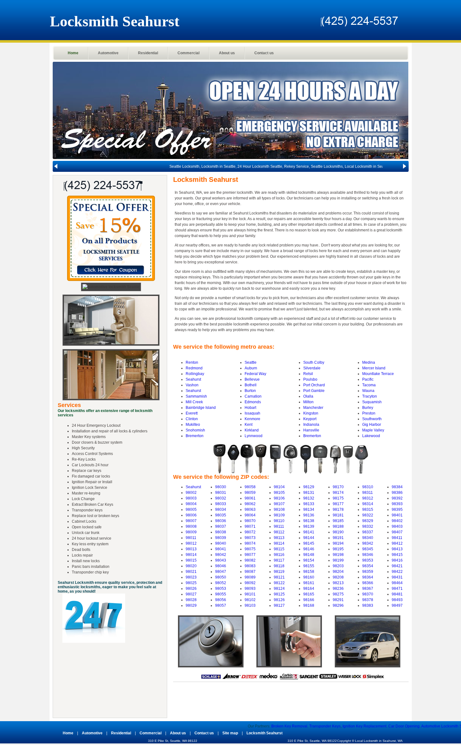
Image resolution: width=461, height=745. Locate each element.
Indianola (311, 424)
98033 (220, 504)
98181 (338, 515)
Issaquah (252, 413)
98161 (308, 583)
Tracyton (369, 396)
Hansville (311, 430)
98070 (250, 521)
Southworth (372, 419)
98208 (338, 577)
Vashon (192, 385)
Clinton (192, 419)
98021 (191, 571)
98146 (308, 549)
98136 (308, 515)
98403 (397, 526)
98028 (191, 600)
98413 (397, 549)
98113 (279, 538)
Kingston (310, 413)
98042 (220, 554)
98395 (397, 509)
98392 (397, 498)
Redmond (194, 368)
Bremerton (195, 436)
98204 (338, 571)
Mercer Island (373, 368)
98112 (279, 532)
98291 (338, 600)
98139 (308, 526)
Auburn (251, 368)
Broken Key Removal (258, 726)
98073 (250, 538)
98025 (191, 583)
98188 (338, 526)
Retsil (308, 374)
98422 (397, 571)
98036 (220, 521)
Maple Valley (373, 430)
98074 (250, 543)
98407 (397, 532)
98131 (308, 492)
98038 (220, 532)
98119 (279, 571)
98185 (338, 521)
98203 (338, 566)
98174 (338, 492)
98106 (279, 498)
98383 (367, 605)
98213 (338, 583)
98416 (397, 560)
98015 (191, 560)
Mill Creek (194, 402)
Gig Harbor (371, 424)
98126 (279, 600)
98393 (397, 504)
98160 (308, 577)
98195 (338, 549)
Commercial (188, 53)
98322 (367, 515)
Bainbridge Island (201, 407)
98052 (220, 583)
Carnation (253, 396)
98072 (250, 532)
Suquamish (372, 402)
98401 (397, 515)
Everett (192, 413)
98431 (397, 577)
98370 (367, 594)
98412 (397, 543)
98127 (279, 605)
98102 (250, 600)
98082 (250, 560)
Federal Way (255, 374)
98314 (367, 504)
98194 (338, 543)
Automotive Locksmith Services (416, 726)
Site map (230, 733)
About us (227, 53)
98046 (220, 566)
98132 (308, 498)
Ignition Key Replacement (333, 726)
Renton (192, 362)
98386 (397, 492)
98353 (367, 560)
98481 (397, 594)
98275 (338, 594)
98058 (250, 487)
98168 (308, 605)
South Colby (313, 362)
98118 (279, 566)
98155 (308, 566)
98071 (250, 526)
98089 (250, 577)
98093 (250, 588)
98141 (308, 532)
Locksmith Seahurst (264, 733)
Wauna (368, 390)
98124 (279, 588)
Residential (148, 53)
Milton (308, 402)
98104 (279, 487)
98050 (220, 577)
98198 (338, 554)
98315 (367, 509)
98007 (191, 521)
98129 (308, 487)
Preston (368, 413)
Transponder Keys (293, 726)
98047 (220, 571)
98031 (220, 492)
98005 (191, 509)
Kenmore (252, 419)
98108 (279, 509)
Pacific (368, 379)
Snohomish (195, 430)
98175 (338, 498)
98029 (191, 605)
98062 (250, 504)
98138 (308, 521)
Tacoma (369, 385)
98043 (220, 560)
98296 (338, 605)
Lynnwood (253, 436)
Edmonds (253, 402)
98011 (191, 538)
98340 (367, 538)
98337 (367, 532)
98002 (191, 492)
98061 (250, 498)
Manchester (313, 407)
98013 (191, 549)
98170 (338, 487)
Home (73, 53)
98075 (250, 549)
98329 (367, 521)
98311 (367, 492)
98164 (308, 588)
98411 (397, 538)
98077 (250, 554)
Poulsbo (310, 379)
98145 (308, 543)
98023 (191, 577)
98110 (279, 521)
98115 (279, 549)
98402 (397, 521)
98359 (367, 571)
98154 (308, 560)
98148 (308, 554)
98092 (250, 583)
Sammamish (196, 396)
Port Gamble (314, 390)
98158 (308, 571)
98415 (397, 554)
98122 (279, 583)
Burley (367, 407)
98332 (367, 526)
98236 (338, 588)
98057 (220, 605)
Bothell (251, 385)
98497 (397, 605)
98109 (279, 515)
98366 (367, 583)
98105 (279, 492)
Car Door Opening (372, 726)
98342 (367, 543)
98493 (397, 600)
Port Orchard (314, 385)
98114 (279, 543)
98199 (338, 560)
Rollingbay (195, 374)
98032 (220, 498)
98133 (308, 504)
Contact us (264, 53)
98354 (367, 566)
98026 (191, 588)
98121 (279, 577)
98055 (220, 594)
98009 (191, 532)
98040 (220, 543)
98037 (220, 526)
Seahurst (193, 379)
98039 (220, 538)
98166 (308, 600)
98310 (367, 487)
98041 (220, 549)
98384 (397, 487)
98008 (191, 526)
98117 (279, 560)
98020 (191, 566)
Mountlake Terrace (378, 374)
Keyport (309, 419)
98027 (191, 594)
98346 (367, 554)
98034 (220, 509)
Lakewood (371, 436)
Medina (368, 362)
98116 (279, 554)
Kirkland (252, 430)
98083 (250, 566)
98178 (338, 509)
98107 (279, 504)
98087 (250, 571)
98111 (279, 526)
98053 (220, 588)
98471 (397, 588)
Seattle (251, 362)
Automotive (108, 53)
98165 (308, 594)
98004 (191, 504)
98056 (220, 600)
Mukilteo (193, 424)
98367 (367, 588)
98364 (367, 577)
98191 (338, 538)
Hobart (250, 407)
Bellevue (252, 379)
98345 (367, 549)
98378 (367, 600)
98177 (338, 504)
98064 (250, 515)
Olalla (308, 396)
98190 (338, 532)
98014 (191, 554)
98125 (279, 594)
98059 (250, 492)
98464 (397, 583)
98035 (220, 515)
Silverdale (312, 368)
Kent (248, 424)
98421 (397, 566)
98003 (191, 498)
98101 (250, 594)
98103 (250, 605)
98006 (191, 515)
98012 (191, 543)
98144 (308, 538)
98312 (367, 498)
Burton (250, 390)
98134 (308, 509)
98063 (250, 509)
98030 (220, 487)
